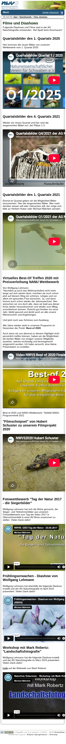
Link (5, 668)
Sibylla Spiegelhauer (37, 734)
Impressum (54, 12)
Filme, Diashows (40, 17)
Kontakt (45, 12)
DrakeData (59, 732)
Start (15, 17)
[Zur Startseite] (10, 8)
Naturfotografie (25, 17)
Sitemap (54, 734)
